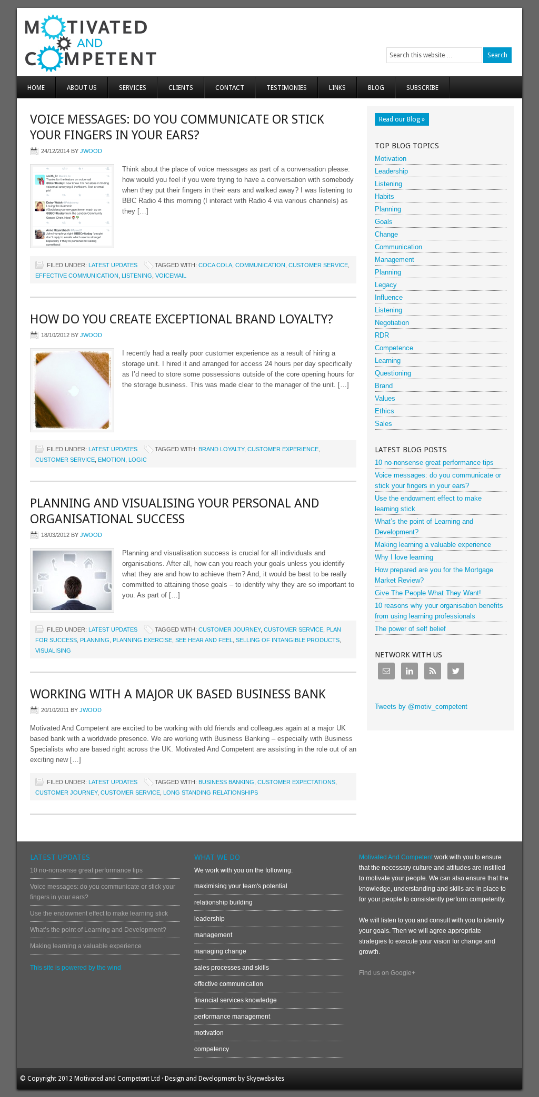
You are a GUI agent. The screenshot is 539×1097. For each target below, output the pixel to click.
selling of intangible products (288, 640)
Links (337, 88)
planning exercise (142, 640)
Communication (398, 247)
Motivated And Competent (142, 42)
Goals (384, 222)
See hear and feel (204, 640)
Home (36, 88)
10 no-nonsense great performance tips (434, 462)
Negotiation (392, 323)
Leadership (391, 171)
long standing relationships (210, 792)
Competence (394, 348)
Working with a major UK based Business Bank (178, 694)
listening (137, 275)
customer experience (282, 449)
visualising (53, 650)
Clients (180, 88)
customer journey (229, 629)
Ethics (384, 411)
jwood (91, 151)
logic (137, 459)
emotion (111, 459)
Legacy (386, 285)
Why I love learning (404, 557)
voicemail (170, 275)
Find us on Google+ (387, 973)
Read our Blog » (402, 119)
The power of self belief (410, 629)
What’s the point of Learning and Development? (98, 929)
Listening (388, 184)
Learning (388, 360)
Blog (376, 88)
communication (260, 265)
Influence (389, 297)
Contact (229, 88)
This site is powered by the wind (75, 967)
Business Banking (226, 782)
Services (132, 88)
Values (385, 398)
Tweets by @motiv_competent (421, 706)
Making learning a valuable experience (433, 544)
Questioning (393, 373)
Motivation (390, 158)
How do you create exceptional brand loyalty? (181, 319)
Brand (384, 386)
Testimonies (286, 88)
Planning (388, 209)
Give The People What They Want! (428, 593)
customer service (318, 265)
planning (94, 640)
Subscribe (422, 88)
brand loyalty (221, 449)
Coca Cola (215, 265)
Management (394, 259)
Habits (384, 196)
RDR (382, 335)
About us (82, 88)
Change (386, 234)
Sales (383, 424)
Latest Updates (112, 265)
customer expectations (296, 782)
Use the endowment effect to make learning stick (99, 913)
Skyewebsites (265, 1078)
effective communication (76, 275)
